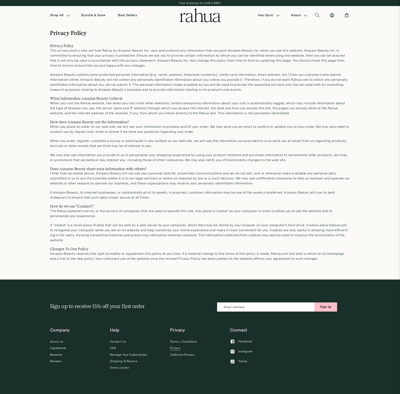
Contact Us (118, 341)
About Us (56, 341)
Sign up (325, 306)
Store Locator (119, 367)
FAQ (113, 348)
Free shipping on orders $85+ (200, 3)
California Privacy (182, 354)
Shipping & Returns (123, 361)
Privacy (175, 348)
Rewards (56, 354)
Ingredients (58, 348)
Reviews (55, 361)
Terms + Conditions (183, 341)
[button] (61, 15)
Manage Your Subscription (128, 354)
